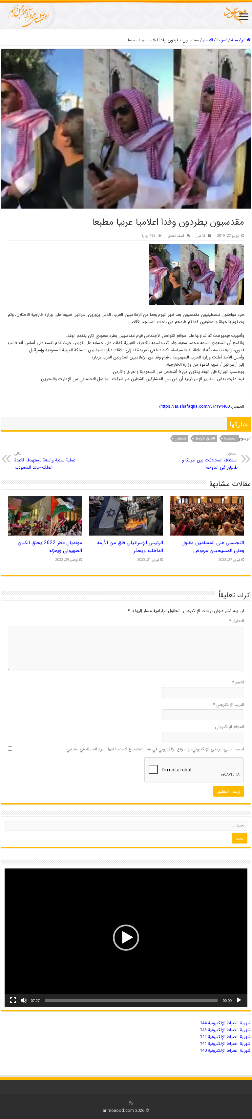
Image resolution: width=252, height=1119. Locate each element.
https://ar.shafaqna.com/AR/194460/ (194, 406)
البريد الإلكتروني (228, 704)
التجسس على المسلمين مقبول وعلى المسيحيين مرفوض (212, 547)
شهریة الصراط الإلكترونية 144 (225, 1023)
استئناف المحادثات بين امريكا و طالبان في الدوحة (210, 461)
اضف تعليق (175, 236)
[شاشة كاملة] (13, 1000)
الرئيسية (239, 40)
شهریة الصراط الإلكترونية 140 (225, 1050)
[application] (126, 937)
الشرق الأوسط (205, 438)
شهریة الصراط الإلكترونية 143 (225, 1030)
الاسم (238, 682)
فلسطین (180, 438)
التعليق (236, 621)
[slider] (131, 1000)
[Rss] (131, 1103)
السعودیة (230, 438)
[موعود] (126, 15)
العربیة (222, 40)
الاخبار (208, 40)
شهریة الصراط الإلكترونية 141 (225, 1043)
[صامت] (23, 1000)
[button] (126, 938)
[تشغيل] (239, 1000)
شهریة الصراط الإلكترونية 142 (225, 1036)
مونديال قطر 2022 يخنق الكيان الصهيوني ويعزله (50, 547)
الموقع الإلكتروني (229, 726)
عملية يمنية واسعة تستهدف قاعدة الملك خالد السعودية (44, 461)
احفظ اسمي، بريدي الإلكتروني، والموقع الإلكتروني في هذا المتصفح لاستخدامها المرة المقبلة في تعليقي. (154, 749)
